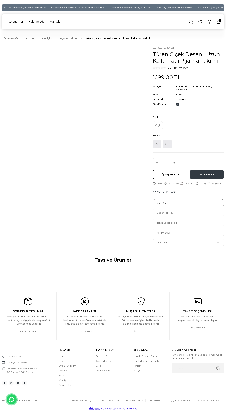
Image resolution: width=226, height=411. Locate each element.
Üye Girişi (63, 361)
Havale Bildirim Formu (146, 356)
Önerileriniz (163, 242)
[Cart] (219, 22)
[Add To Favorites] (158, 183)
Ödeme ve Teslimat (110, 400)
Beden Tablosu (165, 212)
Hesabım (63, 370)
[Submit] (218, 368)
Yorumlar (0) (163, 232)
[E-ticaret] (112, 408)
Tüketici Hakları (155, 400)
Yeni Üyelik (64, 356)
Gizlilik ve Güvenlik (134, 400)
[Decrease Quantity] (156, 162)
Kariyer (137, 370)
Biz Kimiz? (101, 356)
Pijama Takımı (183, 86)
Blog (98, 365)
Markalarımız (103, 370)
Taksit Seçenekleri (167, 222)
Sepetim (63, 375)
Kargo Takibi (65, 385)
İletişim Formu (103, 361)
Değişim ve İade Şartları (179, 400)
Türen (179, 94)
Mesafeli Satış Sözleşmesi (83, 400)
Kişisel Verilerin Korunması (209, 400)
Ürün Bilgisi (163, 203)
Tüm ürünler (198, 86)
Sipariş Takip (65, 380)
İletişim (137, 365)
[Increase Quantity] (176, 162)
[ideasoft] (95, 408)
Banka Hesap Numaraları (147, 361)
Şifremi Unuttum (67, 365)
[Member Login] (209, 22)
